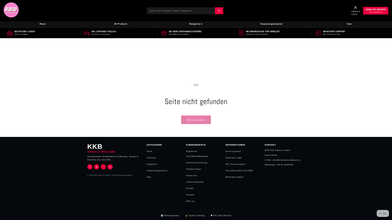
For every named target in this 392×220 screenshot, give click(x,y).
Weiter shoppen (196, 120)
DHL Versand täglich (235, 164)
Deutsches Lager (233, 158)
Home (43, 24)
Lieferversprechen (195, 182)
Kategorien (152, 164)
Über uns (190, 201)
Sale (349, 24)
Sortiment (151, 158)
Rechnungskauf (233, 151)
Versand (190, 195)
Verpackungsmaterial (271, 24)
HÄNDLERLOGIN (355, 13)
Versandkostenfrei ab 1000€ (239, 170)
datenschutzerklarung (196, 162)
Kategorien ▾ (196, 24)
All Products (120, 24)
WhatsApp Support (234, 177)
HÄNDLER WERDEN (376, 10)
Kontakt (190, 188)
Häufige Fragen (193, 169)
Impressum (191, 175)
